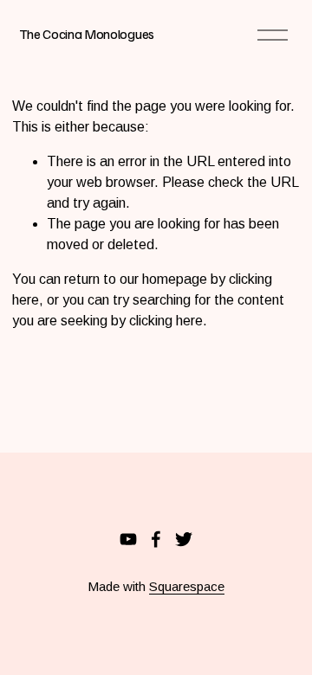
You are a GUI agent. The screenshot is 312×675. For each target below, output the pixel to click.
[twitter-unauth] (183, 539)
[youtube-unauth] (128, 539)
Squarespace (186, 586)
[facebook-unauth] (156, 539)
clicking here (166, 320)
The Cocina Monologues (86, 33)
